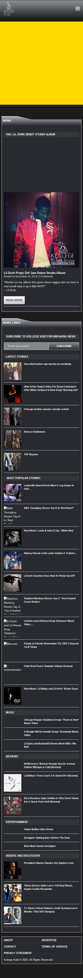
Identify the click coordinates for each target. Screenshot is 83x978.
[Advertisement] (41, 63)
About (8, 940)
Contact (10, 946)
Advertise (49, 940)
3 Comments (46, 276)
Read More (14, 300)
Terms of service (55, 946)
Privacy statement (18, 953)
